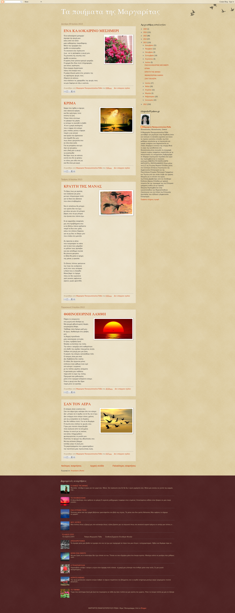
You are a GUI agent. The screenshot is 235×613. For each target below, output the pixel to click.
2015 (145, 36)
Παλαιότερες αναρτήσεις (124, 466)
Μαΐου (147, 86)
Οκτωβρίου (149, 52)
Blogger (143, 608)
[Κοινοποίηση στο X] (69, 91)
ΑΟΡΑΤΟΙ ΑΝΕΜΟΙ (77, 578)
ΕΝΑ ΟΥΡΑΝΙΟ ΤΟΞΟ (78, 510)
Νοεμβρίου (149, 49)
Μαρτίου (148, 93)
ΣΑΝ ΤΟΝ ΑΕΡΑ (77, 403)
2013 (145, 42)
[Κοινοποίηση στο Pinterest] (74, 91)
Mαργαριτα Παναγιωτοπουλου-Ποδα (157, 127)
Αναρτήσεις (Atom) (77, 471)
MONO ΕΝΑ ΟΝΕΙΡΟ (78, 553)
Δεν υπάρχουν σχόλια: (122, 88)
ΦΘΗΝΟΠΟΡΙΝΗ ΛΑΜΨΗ (85, 313)
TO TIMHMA (75, 590)
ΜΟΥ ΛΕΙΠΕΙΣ (76, 522)
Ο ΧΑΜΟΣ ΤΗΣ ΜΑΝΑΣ (79, 486)
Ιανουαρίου (149, 100)
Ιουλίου (148, 62)
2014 (145, 39)
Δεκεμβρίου (149, 45)
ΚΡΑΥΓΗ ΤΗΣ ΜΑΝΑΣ (83, 186)
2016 (145, 32)
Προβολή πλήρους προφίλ (150, 199)
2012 (145, 104)
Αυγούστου (149, 59)
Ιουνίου (148, 83)
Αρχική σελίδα (97, 466)
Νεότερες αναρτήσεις (71, 466)
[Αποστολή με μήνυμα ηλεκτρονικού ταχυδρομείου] (65, 91)
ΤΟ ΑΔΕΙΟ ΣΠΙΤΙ (68, 534)
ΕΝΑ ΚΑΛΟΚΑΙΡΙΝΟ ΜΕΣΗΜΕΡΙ (91, 30)
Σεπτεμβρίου (149, 55)
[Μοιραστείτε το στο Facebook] (72, 91)
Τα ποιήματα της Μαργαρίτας (110, 11)
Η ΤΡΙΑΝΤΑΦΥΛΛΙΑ (78, 565)
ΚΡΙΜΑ (70, 102)
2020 (145, 29)
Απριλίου (148, 90)
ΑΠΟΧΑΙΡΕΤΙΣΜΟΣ (78, 541)
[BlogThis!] (67, 91)
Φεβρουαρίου (150, 97)
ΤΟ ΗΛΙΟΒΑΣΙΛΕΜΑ (78, 498)
